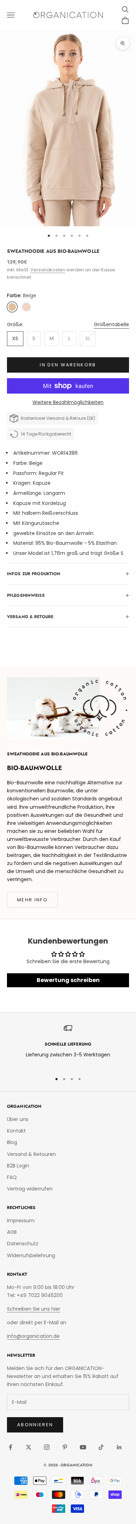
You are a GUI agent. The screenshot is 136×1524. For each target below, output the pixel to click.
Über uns (17, 1119)
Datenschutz (22, 1243)
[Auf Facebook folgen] (10, 1447)
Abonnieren (35, 1424)
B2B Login (18, 1165)
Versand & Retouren (31, 1154)
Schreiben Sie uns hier (33, 1308)
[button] (12, 307)
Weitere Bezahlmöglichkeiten (68, 402)
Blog (12, 1142)
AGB (12, 1232)
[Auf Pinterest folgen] (64, 1447)
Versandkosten (47, 269)
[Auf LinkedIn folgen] (119, 1447)
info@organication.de (33, 1336)
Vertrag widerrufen (30, 1188)
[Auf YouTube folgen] (83, 1447)
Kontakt (16, 1130)
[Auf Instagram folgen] (46, 1447)
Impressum (21, 1220)
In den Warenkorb (68, 364)
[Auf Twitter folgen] (28, 1447)
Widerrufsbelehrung (31, 1255)
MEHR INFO (32, 899)
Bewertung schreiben (68, 980)
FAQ (12, 1177)
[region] (68, 1045)
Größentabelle (111, 324)
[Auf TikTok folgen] (101, 1447)
